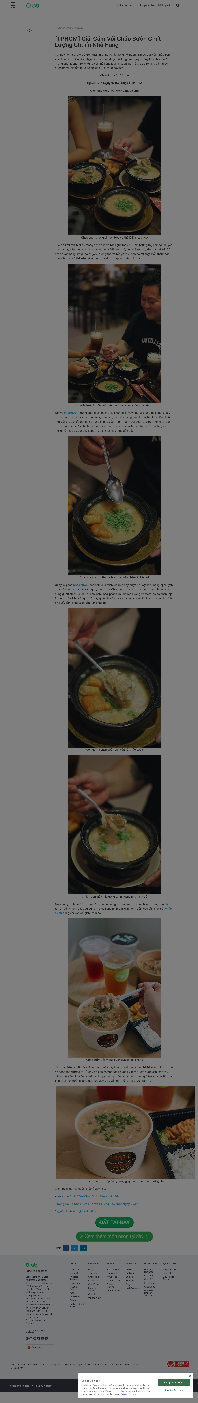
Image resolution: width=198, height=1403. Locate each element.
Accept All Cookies (174, 1382)
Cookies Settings (174, 1390)
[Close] (190, 1376)
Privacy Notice (128, 1394)
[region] (135, 1385)
